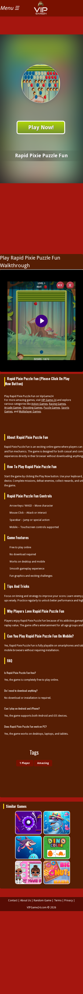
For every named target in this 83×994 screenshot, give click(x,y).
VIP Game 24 (48, 400)
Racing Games (57, 403)
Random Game (42, 900)
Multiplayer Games (30, 411)
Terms (58, 900)
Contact (12, 900)
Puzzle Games (52, 407)
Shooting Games (32, 407)
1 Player (25, 763)
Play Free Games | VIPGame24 (50, 10)
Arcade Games (12, 407)
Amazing (43, 763)
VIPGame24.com (37, 907)
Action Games (39, 403)
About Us (25, 900)
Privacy (68, 900)
